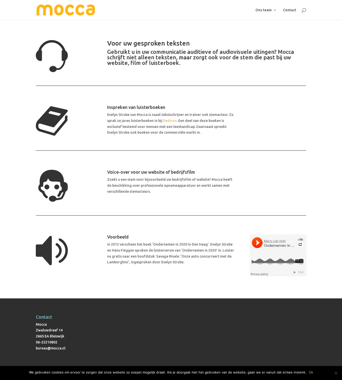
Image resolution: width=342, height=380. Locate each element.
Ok (311, 372)
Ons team (263, 10)
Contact (289, 10)
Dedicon (170, 121)
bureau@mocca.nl (50, 348)
